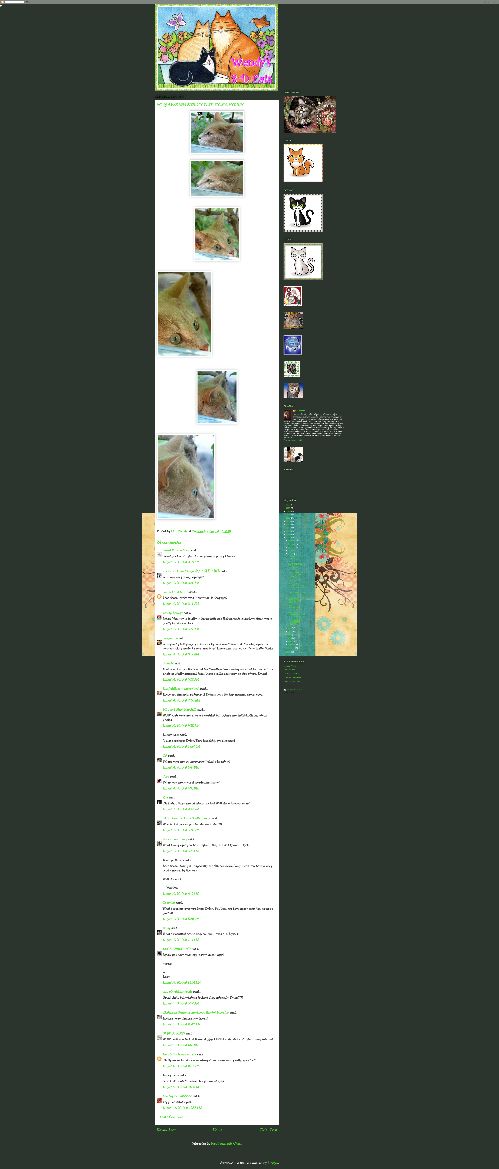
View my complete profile (293, 440)
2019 (288, 508)
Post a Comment (171, 1117)
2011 (288, 534)
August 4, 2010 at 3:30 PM (181, 830)
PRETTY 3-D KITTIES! (296, 580)
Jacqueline (170, 638)
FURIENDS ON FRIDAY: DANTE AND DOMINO (297, 600)
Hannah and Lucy (175, 839)
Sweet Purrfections (176, 550)
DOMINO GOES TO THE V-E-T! (295, 568)
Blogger (273, 1163)
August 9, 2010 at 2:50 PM (181, 1087)
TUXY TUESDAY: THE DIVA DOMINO (296, 594)
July (290, 628)
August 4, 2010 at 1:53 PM (181, 788)
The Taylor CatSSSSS (177, 1096)
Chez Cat (169, 903)
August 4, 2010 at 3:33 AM (181, 629)
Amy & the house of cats (179, 1054)
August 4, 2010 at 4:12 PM (181, 894)
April (290, 638)
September (292, 550)
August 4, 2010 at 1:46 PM (181, 767)
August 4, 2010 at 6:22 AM (181, 679)
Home (217, 1130)
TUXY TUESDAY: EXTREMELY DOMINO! (294, 622)
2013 (288, 528)
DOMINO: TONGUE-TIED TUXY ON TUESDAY (295, 559)
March (291, 641)
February (292, 645)
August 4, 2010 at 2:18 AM (181, 562)
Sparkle (168, 663)
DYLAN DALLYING (295, 564)
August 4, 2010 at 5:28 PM (181, 919)
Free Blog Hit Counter (289, 692)
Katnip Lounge (173, 613)
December (292, 541)
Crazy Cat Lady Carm (292, 681)
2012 (288, 531)
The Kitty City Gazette (292, 674)
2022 (288, 505)
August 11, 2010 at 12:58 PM (182, 1108)
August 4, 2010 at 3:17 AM (181, 604)
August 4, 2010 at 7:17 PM (181, 940)
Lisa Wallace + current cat (181, 688)
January (291, 648)
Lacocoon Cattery (290, 666)
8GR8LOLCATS (174, 1033)
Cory (166, 776)
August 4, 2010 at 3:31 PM (181, 851)
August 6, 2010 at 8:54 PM (181, 1066)
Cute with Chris (289, 670)
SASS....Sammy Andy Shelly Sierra (187, 818)
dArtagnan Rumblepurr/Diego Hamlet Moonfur (196, 1012)
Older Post (268, 1130)
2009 (288, 652)
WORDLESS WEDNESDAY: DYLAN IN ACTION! (296, 607)
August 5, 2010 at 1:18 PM (181, 1045)
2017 (288, 515)
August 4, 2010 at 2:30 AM (181, 583)
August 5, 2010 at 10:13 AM (182, 1024)
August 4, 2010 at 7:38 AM (181, 700)
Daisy (166, 928)
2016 (288, 518)
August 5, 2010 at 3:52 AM (181, 1003)
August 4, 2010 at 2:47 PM (181, 809)
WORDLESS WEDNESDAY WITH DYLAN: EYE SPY (296, 615)
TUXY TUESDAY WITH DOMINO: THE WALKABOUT (297, 575)
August (291, 554)
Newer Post (166, 1130)
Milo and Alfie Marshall (179, 709)
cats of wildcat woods (177, 991)
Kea (165, 797)
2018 (288, 511)
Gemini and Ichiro (175, 592)
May (290, 635)
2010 (288, 538)
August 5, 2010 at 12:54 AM (182, 982)
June (290, 631)
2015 (288, 521)
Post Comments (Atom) (226, 1143)
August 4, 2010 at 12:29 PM (181, 746)
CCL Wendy (300, 411)
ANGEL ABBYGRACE (177, 949)
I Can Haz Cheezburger (292, 677)
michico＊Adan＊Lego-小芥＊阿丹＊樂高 (191, 571)
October (291, 547)
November (292, 544)
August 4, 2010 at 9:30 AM (181, 725)
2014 (288, 525)
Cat (165, 755)
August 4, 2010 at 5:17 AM (181, 654)
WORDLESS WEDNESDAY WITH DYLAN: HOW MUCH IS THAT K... (297, 586)
